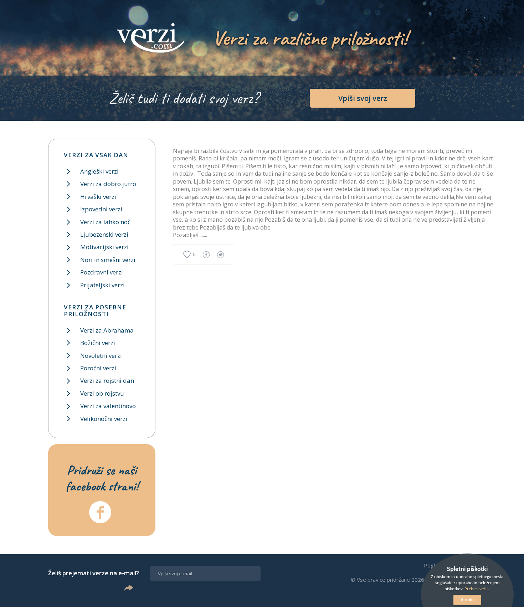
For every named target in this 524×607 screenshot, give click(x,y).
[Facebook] (100, 512)
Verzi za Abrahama (107, 330)
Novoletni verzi (101, 355)
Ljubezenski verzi (104, 234)
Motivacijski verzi (104, 247)
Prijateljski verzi (102, 285)
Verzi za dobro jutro (108, 184)
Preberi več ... (477, 589)
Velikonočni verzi (103, 419)
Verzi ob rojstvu (102, 393)
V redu (467, 600)
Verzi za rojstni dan (107, 380)
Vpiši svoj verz (362, 98)
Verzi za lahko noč (105, 222)
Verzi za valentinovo (108, 406)
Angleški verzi (99, 171)
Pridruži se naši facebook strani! (102, 478)
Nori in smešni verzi (107, 260)
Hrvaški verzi (98, 196)
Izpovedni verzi (101, 209)
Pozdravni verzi (101, 272)
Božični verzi (97, 343)
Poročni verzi (98, 368)
